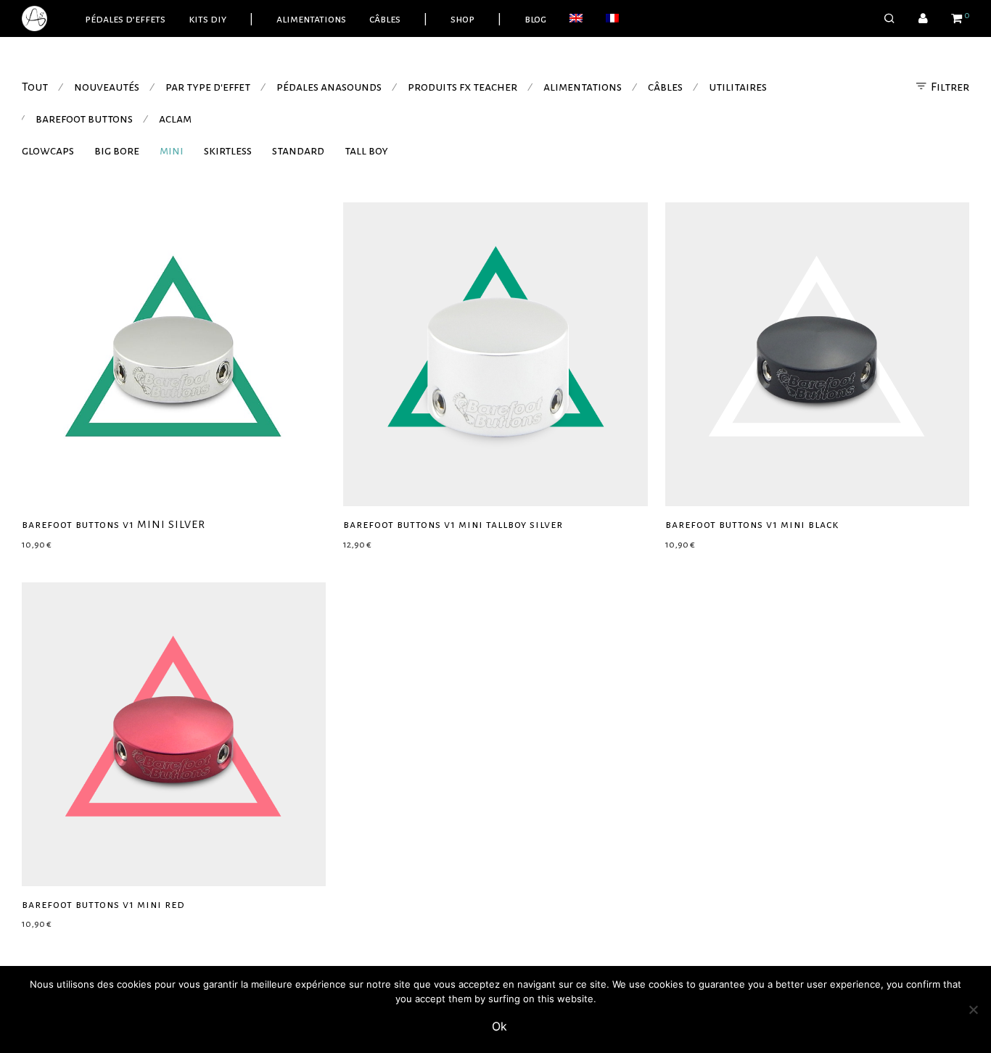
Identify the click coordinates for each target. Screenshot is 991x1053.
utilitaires (738, 87)
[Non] (973, 1009)
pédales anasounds (329, 87)
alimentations (311, 19)
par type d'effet (207, 87)
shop (462, 19)
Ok (499, 1026)
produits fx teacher (462, 87)
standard (298, 150)
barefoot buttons (84, 118)
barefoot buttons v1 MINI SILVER (113, 524)
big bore (116, 150)
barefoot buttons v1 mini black (752, 524)
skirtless (228, 150)
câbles (384, 19)
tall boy (366, 150)
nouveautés (106, 87)
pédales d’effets (125, 19)
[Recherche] (889, 19)
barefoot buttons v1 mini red (103, 904)
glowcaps (48, 150)
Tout (35, 87)
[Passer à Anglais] (576, 18)
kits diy (207, 19)
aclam (175, 118)
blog (535, 19)
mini (172, 150)
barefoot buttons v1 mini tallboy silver (453, 524)
